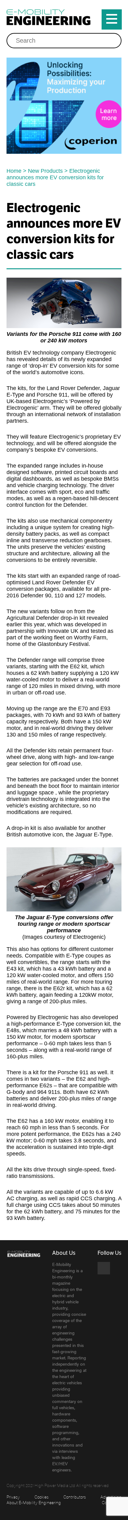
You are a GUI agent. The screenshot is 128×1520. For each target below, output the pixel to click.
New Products (45, 171)
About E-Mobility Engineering (34, 1502)
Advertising (110, 1496)
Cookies (41, 1496)
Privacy (13, 1496)
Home (14, 171)
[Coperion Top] (64, 106)
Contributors (74, 1496)
